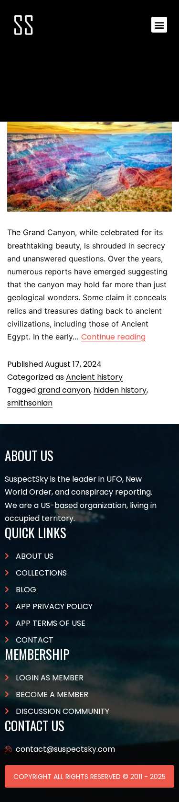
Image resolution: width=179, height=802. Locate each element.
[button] (159, 25)
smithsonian (30, 402)
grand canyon (64, 389)
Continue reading (113, 336)
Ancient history (94, 377)
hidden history (120, 389)
